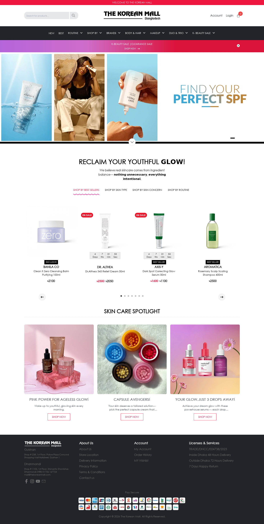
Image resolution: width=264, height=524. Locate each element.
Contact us (86, 478)
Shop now (59, 417)
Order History (143, 455)
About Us (85, 449)
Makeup (155, 33)
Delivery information (92, 460)
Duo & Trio (176, 33)
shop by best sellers (86, 190)
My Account (142, 449)
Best (61, 33)
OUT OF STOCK (51, 280)
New (51, 33)
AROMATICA (213, 267)
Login (229, 15)
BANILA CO (51, 267)
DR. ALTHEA (105, 267)
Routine (73, 33)
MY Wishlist (141, 460)
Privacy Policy (88, 466)
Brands (111, 33)
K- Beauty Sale (202, 33)
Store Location (89, 455)
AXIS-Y (159, 267)
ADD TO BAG (105, 280)
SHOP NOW (130, 48)
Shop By (92, 33)
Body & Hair (133, 33)
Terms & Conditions (92, 472)
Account (216, 15)
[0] (238, 15)
